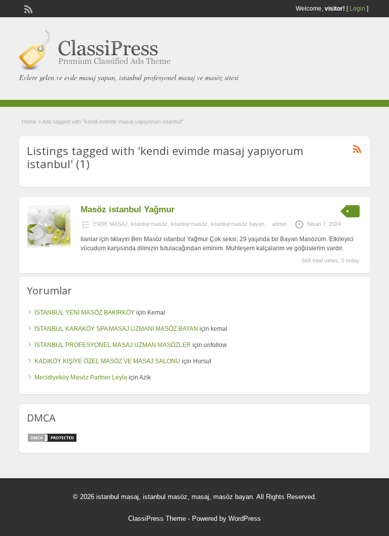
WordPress (244, 518)
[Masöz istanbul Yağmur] (48, 246)
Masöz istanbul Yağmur (128, 209)
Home (29, 122)
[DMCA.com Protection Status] (52, 440)
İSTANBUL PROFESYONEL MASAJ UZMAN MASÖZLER (112, 345)
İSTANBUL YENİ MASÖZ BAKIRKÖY (84, 312)
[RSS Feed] (27, 8)
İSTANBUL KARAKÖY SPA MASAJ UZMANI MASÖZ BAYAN (116, 328)
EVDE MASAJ (110, 224)
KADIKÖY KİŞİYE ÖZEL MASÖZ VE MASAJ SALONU (107, 361)
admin (279, 224)
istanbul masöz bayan (237, 224)
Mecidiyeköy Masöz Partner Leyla (80, 377)
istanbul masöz (149, 224)
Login (357, 8)
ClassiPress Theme (157, 518)
